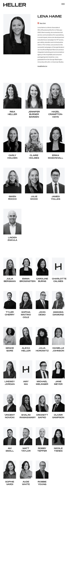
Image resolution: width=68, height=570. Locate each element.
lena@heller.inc (42, 66)
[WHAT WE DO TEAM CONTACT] (63, 4)
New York (43, 23)
